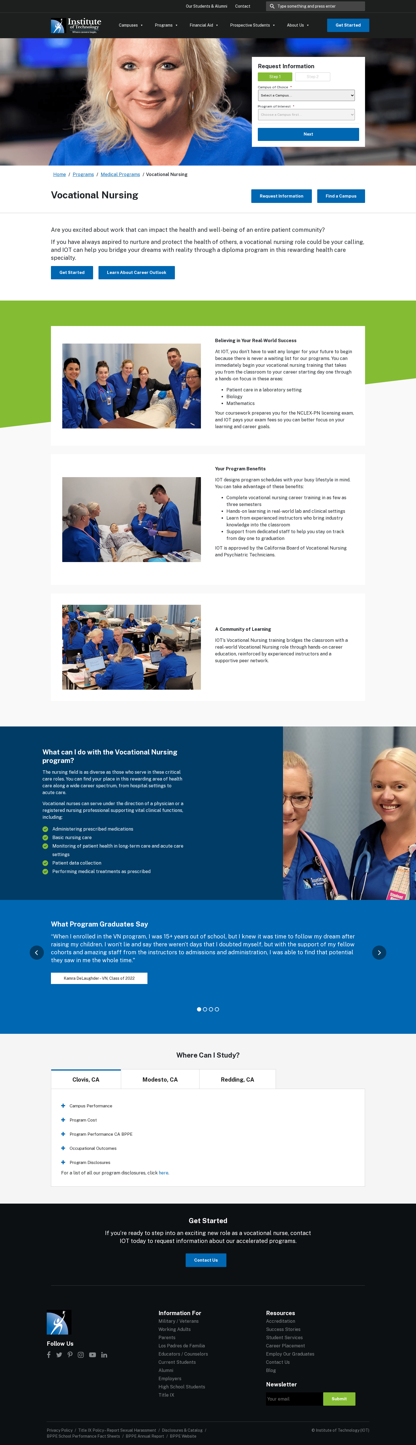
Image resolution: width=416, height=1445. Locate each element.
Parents (166, 1337)
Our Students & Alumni (206, 6)
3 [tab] (211, 1009)
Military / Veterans (178, 1321)
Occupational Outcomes (93, 1148)
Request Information (281, 196)
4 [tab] (217, 1009)
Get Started (348, 25)
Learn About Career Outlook (136, 272)
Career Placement (285, 1345)
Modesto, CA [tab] (160, 1079)
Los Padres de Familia (181, 1345)
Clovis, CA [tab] (86, 1079)
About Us (295, 25)
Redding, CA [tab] (237, 1079)
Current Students (177, 1362)
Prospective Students (250, 25)
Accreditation (280, 1321)
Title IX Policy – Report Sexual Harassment (117, 1430)
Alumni (165, 1370)
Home (59, 174)
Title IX (166, 1395)
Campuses (128, 25)
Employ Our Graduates (290, 1354)
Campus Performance (91, 1105)
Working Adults (174, 1329)
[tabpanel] (208, 958)
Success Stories (283, 1329)
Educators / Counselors (183, 1354)
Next (308, 134)
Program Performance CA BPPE (101, 1134)
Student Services (284, 1337)
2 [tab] (205, 1009)
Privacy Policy (59, 1430)
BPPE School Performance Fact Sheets (83, 1436)
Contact (242, 6)
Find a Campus (341, 196)
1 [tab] (199, 1009)
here (163, 1173)
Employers (169, 1378)
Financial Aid (201, 25)
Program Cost (83, 1120)
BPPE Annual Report (145, 1436)
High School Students (181, 1387)
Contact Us (206, 1260)
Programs (164, 25)
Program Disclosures (90, 1162)
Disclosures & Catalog (182, 1430)
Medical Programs (120, 174)
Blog (271, 1370)
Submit (339, 1398)
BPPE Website (183, 1436)
